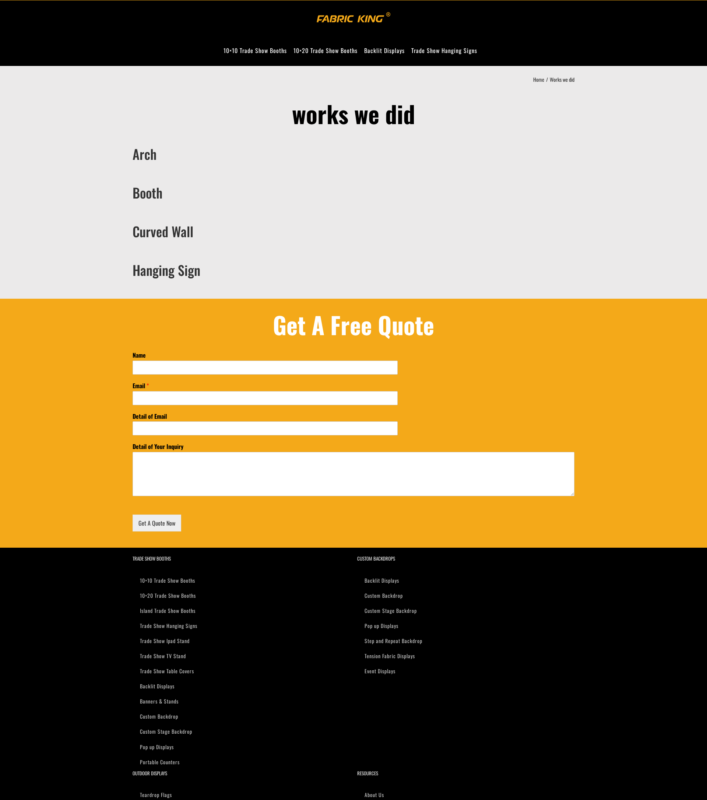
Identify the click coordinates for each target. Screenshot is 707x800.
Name (139, 355)
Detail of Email (150, 416)
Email (141, 386)
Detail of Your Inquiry (158, 446)
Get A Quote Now (156, 523)
